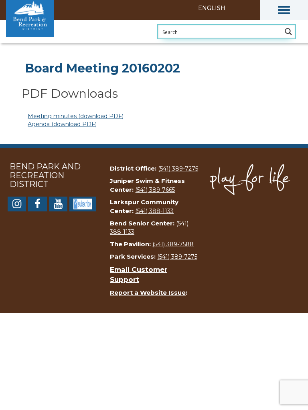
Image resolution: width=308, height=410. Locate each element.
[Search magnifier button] (288, 31)
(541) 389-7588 (173, 244)
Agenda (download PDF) (62, 124)
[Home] (46, 42)
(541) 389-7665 (155, 189)
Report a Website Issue (148, 292)
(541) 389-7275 (178, 168)
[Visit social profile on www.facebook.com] (37, 205)
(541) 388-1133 (154, 211)
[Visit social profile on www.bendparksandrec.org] (82, 203)
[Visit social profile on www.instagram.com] (17, 205)
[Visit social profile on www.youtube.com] (58, 205)
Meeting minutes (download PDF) (76, 116)
